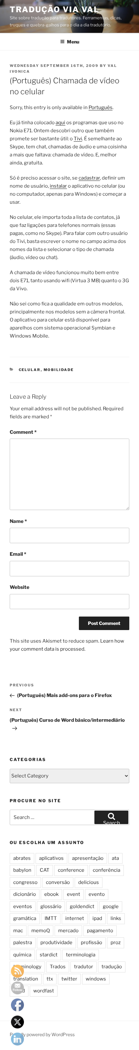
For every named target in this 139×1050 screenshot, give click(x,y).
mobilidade (59, 369)
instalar (58, 186)
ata (115, 858)
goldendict (82, 906)
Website (19, 587)
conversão (58, 882)
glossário (50, 906)
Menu (73, 41)
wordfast (43, 991)
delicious (88, 882)
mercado (68, 931)
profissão (91, 942)
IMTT (51, 918)
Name (18, 521)
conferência (106, 870)
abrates (22, 858)
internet (74, 918)
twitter (69, 979)
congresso (25, 882)
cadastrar (89, 178)
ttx (50, 979)
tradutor (83, 967)
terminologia (80, 955)
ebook (51, 894)
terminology (27, 967)
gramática (24, 918)
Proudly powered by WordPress (42, 1034)
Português (100, 107)
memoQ (40, 931)
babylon (22, 870)
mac (18, 931)
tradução (112, 967)
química (22, 955)
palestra (22, 942)
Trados (58, 967)
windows (96, 979)
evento (97, 894)
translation (25, 979)
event (73, 894)
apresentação (87, 858)
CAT (44, 870)
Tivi (78, 139)
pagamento (100, 931)
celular (30, 369)
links (116, 918)
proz (116, 942)
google (111, 906)
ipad (97, 918)
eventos (22, 906)
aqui (60, 122)
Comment (23, 432)
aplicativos (51, 858)
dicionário (24, 894)
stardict (49, 955)
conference (71, 870)
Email (18, 554)
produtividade (56, 942)
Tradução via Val (54, 9)
